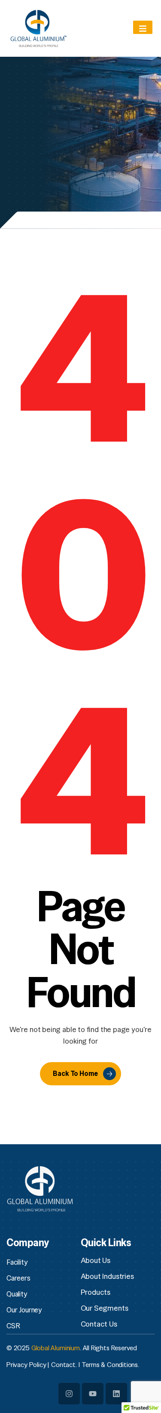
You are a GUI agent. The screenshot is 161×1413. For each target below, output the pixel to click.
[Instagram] (69, 1393)
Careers (18, 1278)
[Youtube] (92, 1393)
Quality (16, 1294)
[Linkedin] (116, 1393)
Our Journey (24, 1310)
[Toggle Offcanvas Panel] (142, 27)
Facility (17, 1262)
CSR (13, 1325)
